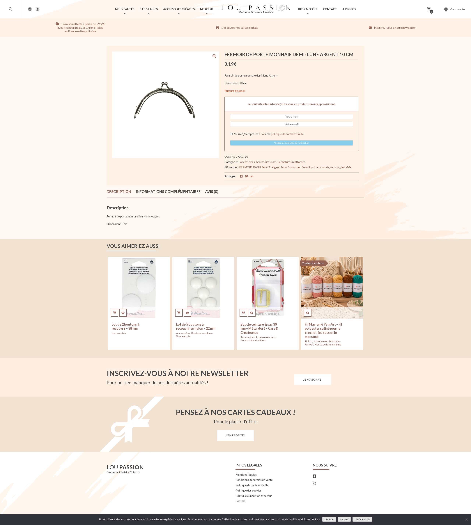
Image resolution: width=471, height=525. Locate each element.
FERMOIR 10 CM (250, 167)
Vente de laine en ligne (328, 344)
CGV (262, 134)
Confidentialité (362, 519)
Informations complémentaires (168, 191)
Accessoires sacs (266, 162)
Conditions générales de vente (254, 479)
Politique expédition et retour (254, 495)
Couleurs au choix (313, 263)
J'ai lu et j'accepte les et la (268, 134)
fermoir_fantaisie (340, 167)
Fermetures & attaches (291, 162)
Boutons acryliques (202, 333)
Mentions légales (246, 474)
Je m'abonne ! (313, 379)
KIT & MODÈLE (308, 9)
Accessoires (247, 162)
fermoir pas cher (291, 167)
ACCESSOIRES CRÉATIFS (179, 9)
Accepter (329, 519)
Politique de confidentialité (252, 485)
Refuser (344, 519)
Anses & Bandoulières (253, 340)
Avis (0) (211, 191)
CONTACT (330, 9)
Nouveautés (119, 333)
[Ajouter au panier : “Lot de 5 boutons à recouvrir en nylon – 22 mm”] (179, 313)
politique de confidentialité (287, 134)
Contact (240, 501)
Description (119, 191)
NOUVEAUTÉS (124, 9)
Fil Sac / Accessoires (316, 341)
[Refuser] (466, 519)
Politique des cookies (248, 490)
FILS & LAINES (149, 9)
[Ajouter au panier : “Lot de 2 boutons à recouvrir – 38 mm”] (114, 313)
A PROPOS (349, 9)
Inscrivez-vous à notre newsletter (394, 27)
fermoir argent (271, 167)
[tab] (119, 192)
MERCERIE (207, 9)
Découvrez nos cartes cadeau (239, 27)
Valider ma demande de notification (291, 142)
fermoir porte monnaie (315, 167)
